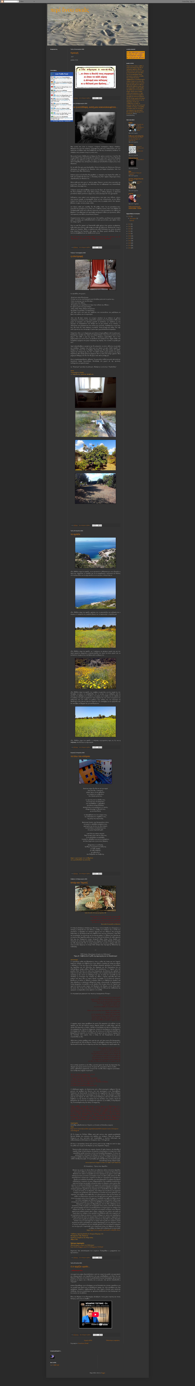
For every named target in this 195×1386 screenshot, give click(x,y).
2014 (129, 245)
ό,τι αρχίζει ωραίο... (80, 1266)
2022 (129, 226)
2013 (129, 248)
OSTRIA (131, 145)
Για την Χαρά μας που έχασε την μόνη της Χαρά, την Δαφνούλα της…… (136, 139)
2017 (129, 238)
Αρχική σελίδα (88, 1340)
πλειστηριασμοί (63, 83)
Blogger (103, 1373)
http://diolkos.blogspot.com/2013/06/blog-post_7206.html (87, 1247)
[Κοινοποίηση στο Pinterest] (101, 98)
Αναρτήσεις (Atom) (83, 1343)
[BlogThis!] (95, 98)
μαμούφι (131, 193)
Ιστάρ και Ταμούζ (79, 882)
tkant (130, 171)
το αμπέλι (75, 534)
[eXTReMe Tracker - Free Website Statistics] (52, 1358)
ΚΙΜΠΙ (130, 123)
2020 (129, 231)
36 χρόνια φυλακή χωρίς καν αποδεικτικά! (140, 149)
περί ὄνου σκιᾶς (62, 78)
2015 (129, 243)
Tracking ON (67, 121)
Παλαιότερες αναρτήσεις (113, 1340)
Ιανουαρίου (133, 218)
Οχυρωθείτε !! (140, 159)
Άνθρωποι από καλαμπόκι (136, 136)
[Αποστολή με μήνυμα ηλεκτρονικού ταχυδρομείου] (93, 98)
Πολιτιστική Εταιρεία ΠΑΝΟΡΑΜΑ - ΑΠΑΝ (135, 207)
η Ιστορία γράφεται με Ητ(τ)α (62, 109)
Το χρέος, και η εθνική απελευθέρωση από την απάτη (140, 127)
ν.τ (52, 88)
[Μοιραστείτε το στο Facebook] (99, 98)
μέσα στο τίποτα (139, 195)
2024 (129, 224)
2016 (129, 241)
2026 (129, 216)
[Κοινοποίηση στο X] (97, 98)
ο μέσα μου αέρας (139, 182)
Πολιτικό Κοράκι (133, 158)
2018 (129, 236)
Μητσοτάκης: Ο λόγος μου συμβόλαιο (135, 173)
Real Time (61, 121)
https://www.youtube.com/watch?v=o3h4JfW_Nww (105, 1230)
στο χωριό (64, 91)
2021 (129, 229)
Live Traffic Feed (61, 74)
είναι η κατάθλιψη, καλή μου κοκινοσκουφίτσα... (94, 107)
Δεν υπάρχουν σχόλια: (84, 98)
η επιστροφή (77, 256)
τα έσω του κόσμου (80, 756)
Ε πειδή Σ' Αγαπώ (55, 96)
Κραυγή (74, 53)
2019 (129, 233)
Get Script (55, 121)
